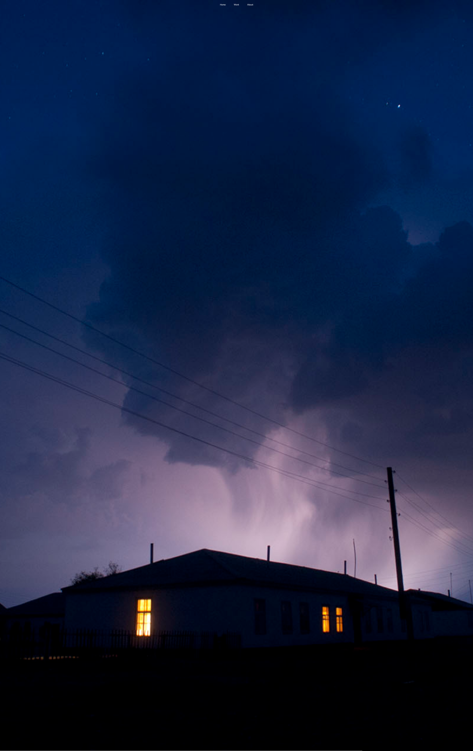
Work (236, 4)
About (250, 4)
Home (223, 4)
